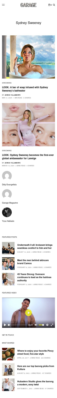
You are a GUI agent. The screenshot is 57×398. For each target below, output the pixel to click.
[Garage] (28, 5)
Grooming (6, 83)
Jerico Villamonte (13, 95)
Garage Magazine (10, 203)
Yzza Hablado (8, 221)
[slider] (17, 325)
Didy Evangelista (9, 184)
